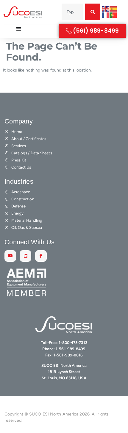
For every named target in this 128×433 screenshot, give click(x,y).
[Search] (92, 12)
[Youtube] (10, 256)
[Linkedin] (25, 256)
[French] (106, 15)
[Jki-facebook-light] (41, 256)
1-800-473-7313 (73, 342)
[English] (106, 8)
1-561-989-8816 (68, 355)
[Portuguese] (113, 15)
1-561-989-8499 (70, 349)
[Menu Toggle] (18, 28)
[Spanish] (113, 8)
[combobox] (72, 12)
